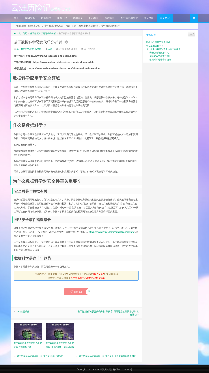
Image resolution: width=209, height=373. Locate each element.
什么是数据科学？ (154, 45)
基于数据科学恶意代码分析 (43, 33)
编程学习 (110, 18)
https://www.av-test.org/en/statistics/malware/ (111, 231)
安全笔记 (165, 18)
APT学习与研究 (129, 18)
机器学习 (94, 18)
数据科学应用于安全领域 (158, 42)
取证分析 (149, 18)
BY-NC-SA (98, 273)
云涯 (50, 48)
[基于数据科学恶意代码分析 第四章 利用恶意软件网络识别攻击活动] (60, 331)
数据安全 (78, 18)
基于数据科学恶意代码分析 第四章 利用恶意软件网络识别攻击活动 (108, 313)
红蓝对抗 (46, 18)
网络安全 (30, 18)
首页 (16, 18)
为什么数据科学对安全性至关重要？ (163, 49)
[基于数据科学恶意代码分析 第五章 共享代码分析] (28, 331)
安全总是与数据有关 (159, 52)
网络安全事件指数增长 (160, 55)
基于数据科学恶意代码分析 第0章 (41, 41)
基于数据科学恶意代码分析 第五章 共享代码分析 (40, 356)
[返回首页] (15, 33)
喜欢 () (78, 291)
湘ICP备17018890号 (122, 369)
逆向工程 (62, 18)
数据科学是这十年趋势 (160, 59)
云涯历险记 (105, 369)
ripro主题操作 (22, 311)
